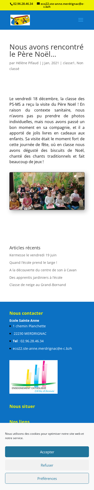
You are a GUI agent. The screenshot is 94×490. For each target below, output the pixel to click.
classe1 (69, 63)
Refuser (47, 465)
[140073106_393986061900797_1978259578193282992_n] (47, 228)
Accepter (47, 451)
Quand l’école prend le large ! (33, 281)
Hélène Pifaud (27, 63)
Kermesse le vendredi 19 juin (33, 273)
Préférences (47, 478)
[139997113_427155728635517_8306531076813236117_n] (47, 209)
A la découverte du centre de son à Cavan (43, 288)
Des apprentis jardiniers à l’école (35, 296)
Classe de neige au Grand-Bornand (37, 303)
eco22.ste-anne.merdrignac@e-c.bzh (42, 367)
